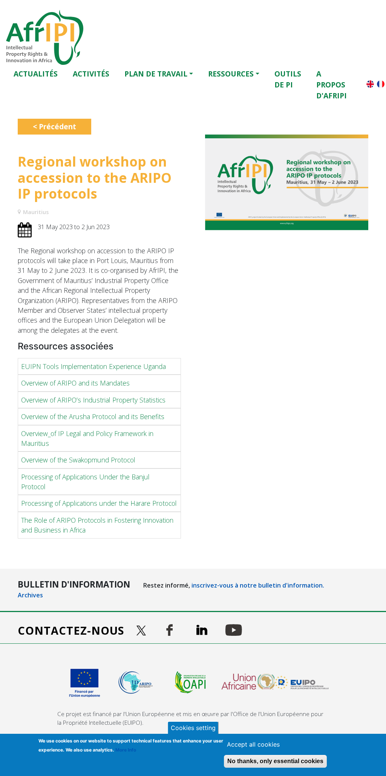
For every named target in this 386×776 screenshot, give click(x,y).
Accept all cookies (253, 744)
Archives (30, 595)
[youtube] (233, 630)
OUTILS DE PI (287, 79)
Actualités (36, 74)
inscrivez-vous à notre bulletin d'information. (257, 585)
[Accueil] (47, 37)
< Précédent (54, 126)
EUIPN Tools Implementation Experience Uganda (93, 366)
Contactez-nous (71, 630)
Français (380, 84)
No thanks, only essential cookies (275, 761)
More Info (125, 750)
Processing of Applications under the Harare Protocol (99, 503)
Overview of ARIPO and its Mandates (75, 382)
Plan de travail (155, 74)
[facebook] (169, 630)
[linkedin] (202, 630)
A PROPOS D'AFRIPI (331, 85)
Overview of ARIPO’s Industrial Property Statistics (93, 399)
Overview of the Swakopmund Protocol (78, 459)
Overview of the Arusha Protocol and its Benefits (92, 416)
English (370, 84)
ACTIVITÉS (91, 74)
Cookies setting (193, 728)
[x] (142, 630)
